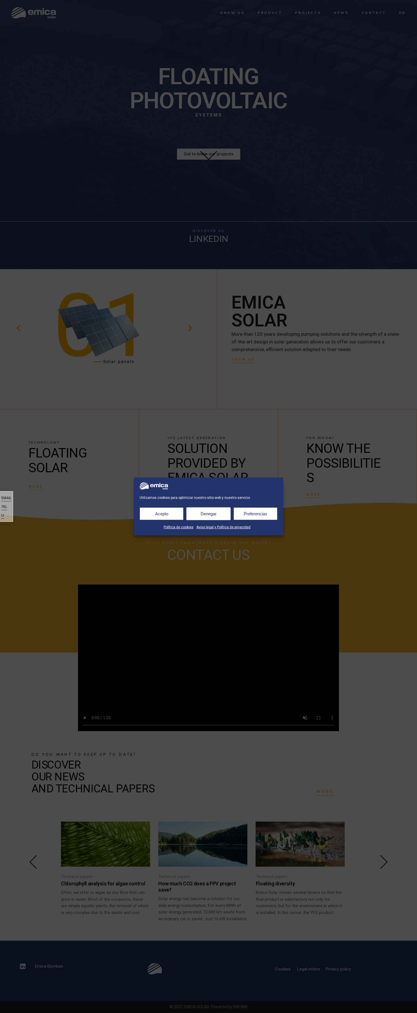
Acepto (161, 513)
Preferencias (255, 513)
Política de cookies (178, 527)
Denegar (208, 513)
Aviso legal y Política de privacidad (223, 527)
